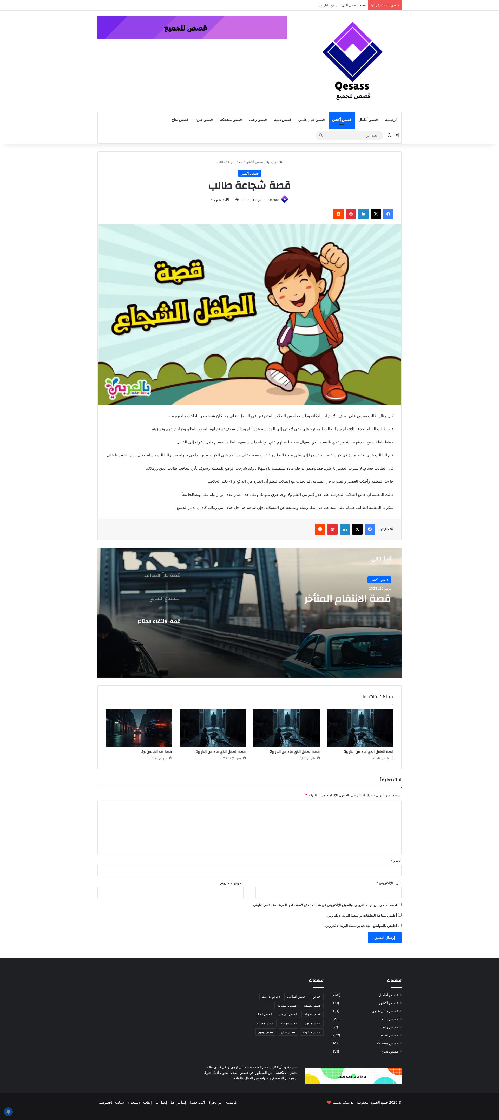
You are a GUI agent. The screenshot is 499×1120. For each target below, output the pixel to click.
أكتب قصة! (197, 1102)
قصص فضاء (264, 1014)
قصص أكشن (341, 120)
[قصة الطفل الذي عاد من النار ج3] (360, 728)
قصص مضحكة (231, 120)
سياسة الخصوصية (111, 1102)
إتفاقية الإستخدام (140, 1102)
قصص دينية (282, 120)
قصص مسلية (265, 1023)
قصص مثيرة (313, 1023)
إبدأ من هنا (178, 1102)
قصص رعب (258, 120)
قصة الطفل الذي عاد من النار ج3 (368, 751)
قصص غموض (288, 1014)
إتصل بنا (161, 1102)
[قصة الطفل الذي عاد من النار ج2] (286, 728)
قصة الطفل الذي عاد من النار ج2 (295, 751)
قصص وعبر (265, 1032)
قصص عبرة (204, 120)
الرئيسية (391, 120)
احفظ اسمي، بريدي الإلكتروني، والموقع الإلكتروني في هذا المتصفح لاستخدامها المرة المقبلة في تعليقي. (324, 905)
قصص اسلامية (296, 997)
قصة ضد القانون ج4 (156, 751)
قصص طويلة (312, 1014)
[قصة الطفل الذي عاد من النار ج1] (213, 728)
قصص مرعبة (289, 1023)
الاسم (396, 861)
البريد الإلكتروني (389, 883)
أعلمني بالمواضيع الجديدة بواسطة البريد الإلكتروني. (360, 926)
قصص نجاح (180, 120)
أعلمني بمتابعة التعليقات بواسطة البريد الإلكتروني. (361, 915)
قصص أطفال (368, 120)
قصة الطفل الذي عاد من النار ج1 (221, 751)
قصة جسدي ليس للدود (349, 5)
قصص (317, 997)
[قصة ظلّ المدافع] (249, 613)
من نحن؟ (215, 1102)
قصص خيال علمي (311, 120)
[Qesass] (353, 61)
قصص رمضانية (286, 1005)
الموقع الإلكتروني (231, 883)
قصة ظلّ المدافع (352, 602)
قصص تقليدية (312, 1005)
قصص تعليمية (271, 997)
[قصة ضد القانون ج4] (139, 728)
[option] (249, 613)
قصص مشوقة (312, 1032)
